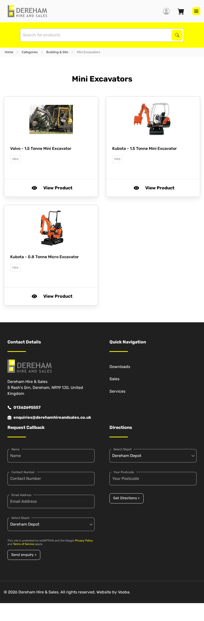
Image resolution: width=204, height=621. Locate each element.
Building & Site (57, 52)
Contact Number (23, 472)
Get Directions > (126, 498)
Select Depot (20, 518)
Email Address (21, 495)
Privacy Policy (84, 540)
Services (117, 391)
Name (15, 449)
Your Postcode (123, 472)
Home (9, 52)
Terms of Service (23, 544)
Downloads (119, 366)
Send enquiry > (23, 555)
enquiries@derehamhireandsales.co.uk (52, 417)
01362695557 (27, 407)
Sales (114, 378)
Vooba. (124, 592)
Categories (30, 52)
